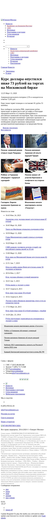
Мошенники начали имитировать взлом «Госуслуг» (23, 326)
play (7, 489)
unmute (8, 496)
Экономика (10, 71)
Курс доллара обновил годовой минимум (22, 277)
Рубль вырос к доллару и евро (17, 285)
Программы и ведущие (16, 32)
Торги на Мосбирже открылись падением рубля (25, 229)
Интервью (11, 30)
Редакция (10, 36)
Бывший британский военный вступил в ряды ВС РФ (24, 352)
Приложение (15, 63)
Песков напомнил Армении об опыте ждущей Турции (21, 339)
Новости (9, 24)
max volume (10, 498)
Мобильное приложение (15, 394)
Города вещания (7, 418)
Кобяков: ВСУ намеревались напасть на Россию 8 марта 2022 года (23, 346)
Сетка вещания (13, 34)
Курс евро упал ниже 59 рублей (18, 293)
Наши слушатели (8, 422)
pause (8, 491)
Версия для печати (10, 128)
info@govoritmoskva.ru (20, 373)
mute (7, 494)
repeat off (9, 510)
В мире (8, 73)
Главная (4, 67)
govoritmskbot (15, 369)
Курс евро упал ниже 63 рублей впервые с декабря (26, 311)
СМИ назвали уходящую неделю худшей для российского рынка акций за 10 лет (23, 248)
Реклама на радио (8, 414)
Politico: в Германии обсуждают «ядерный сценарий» (20, 332)
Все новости (6, 130)
